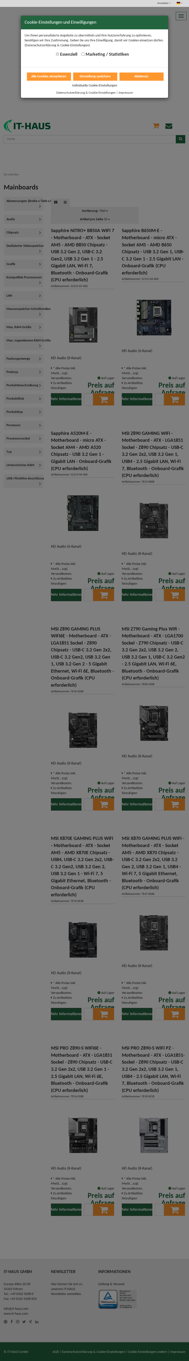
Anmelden (163, 3)
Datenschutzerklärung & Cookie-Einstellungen (86, 92)
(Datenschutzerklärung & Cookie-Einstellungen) (57, 45)
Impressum (126, 92)
